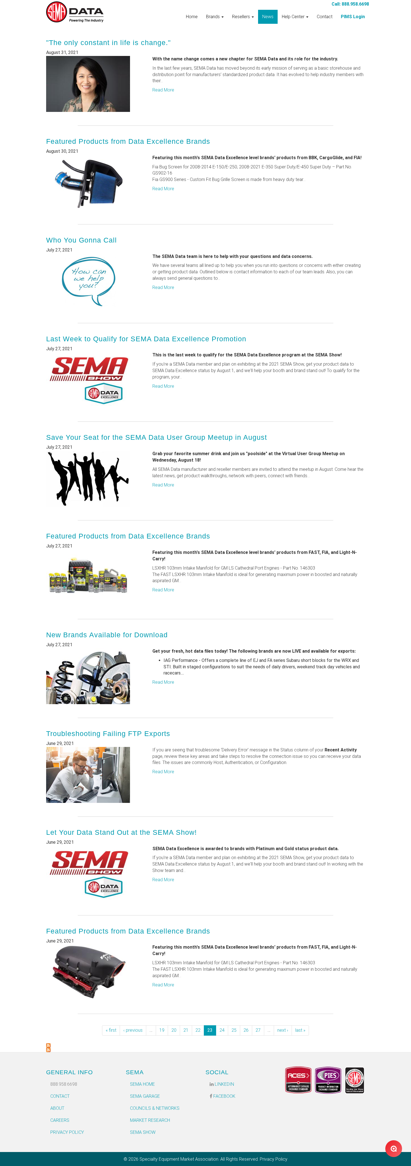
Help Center (294, 16)
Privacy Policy (67, 1132)
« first (111, 1030)
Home (192, 16)
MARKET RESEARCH (150, 1120)
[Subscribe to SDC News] (205, 1045)
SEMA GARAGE (145, 1096)
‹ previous (133, 1030)
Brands (213, 16)
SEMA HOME (142, 1084)
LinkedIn (224, 1084)
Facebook (223, 1096)
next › (282, 1030)
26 (246, 1030)
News (267, 16)
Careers (59, 1120)
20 (173, 1030)
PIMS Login (353, 16)
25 (234, 1030)
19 (161, 1030)
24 (222, 1030)
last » (300, 1030)
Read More (163, 90)
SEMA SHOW (142, 1132)
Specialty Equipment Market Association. (179, 1159)
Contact (324, 16)
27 (258, 1030)
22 (197, 1030)
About (57, 1108)
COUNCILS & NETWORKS (154, 1108)
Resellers (241, 16)
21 (185, 1030)
